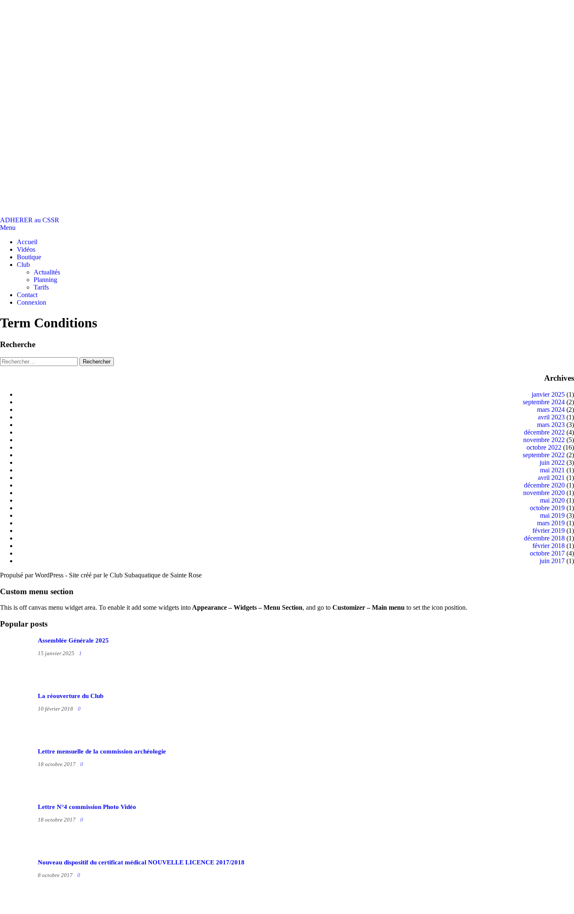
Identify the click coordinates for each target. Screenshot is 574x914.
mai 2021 (552, 470)
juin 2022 (552, 462)
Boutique (29, 257)
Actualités (47, 272)
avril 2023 (551, 417)
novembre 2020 (544, 492)
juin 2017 (552, 560)
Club (23, 264)
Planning (45, 279)
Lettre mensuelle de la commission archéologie (102, 751)
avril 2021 (551, 477)
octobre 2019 (547, 507)
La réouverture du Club (70, 696)
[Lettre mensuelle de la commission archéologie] (33, 795)
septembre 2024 (544, 402)
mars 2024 (551, 409)
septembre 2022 (544, 454)
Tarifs (41, 287)
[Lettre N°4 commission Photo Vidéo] (33, 851)
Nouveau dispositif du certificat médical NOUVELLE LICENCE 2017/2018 (141, 862)
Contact (27, 294)
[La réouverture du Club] (33, 740)
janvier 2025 (548, 394)
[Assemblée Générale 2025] (33, 684)
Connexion (31, 302)
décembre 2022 (544, 432)
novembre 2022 (544, 439)
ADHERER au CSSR (29, 220)
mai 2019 (552, 515)
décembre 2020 (544, 485)
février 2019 (548, 530)
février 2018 (548, 545)
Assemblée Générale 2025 (73, 640)
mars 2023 (551, 424)
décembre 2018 (544, 538)
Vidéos (26, 249)
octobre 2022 (544, 447)
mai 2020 (552, 500)
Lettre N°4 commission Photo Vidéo (87, 806)
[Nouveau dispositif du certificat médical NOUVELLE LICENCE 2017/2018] (33, 906)
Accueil (27, 241)
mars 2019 (551, 523)
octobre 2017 (547, 553)
